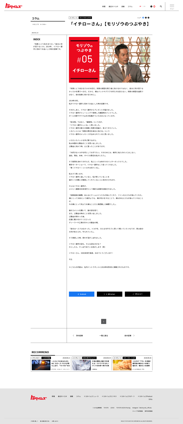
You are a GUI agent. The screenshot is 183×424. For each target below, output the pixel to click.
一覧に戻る (103, 335)
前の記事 (128, 335)
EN (144, 6)
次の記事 (79, 335)
